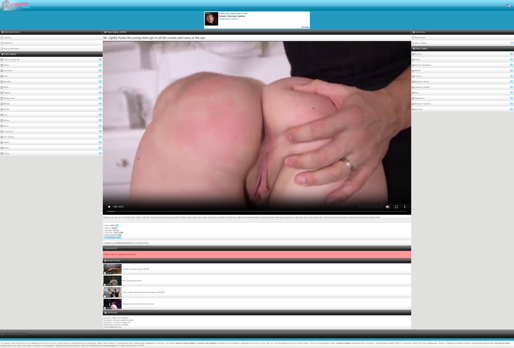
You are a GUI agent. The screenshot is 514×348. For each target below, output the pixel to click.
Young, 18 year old (52, 59)
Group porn (52, 131)
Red (463, 93)
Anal (52, 115)
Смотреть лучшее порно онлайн (118, 320)
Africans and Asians (463, 65)
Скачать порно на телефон (115, 318)
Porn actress (52, 137)
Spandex (52, 82)
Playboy (52, 93)
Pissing (52, 153)
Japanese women (463, 87)
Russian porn (52, 98)
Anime (463, 59)
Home (52, 126)
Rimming (463, 109)
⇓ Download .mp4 (112, 237)
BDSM (52, 148)
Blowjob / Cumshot (463, 104)
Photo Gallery (421, 48)
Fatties (52, 142)
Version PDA (21, 334)
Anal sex (463, 54)
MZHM (52, 109)
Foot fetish (52, 71)
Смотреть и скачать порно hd (116, 322)
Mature (52, 120)
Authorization (420, 37)
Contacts (7, 37)
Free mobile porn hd (112, 327)
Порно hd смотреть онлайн (115, 325)
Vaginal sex (463, 98)
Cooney (463, 76)
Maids (52, 87)
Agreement (8, 43)
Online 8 (9, 334)
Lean (52, 76)
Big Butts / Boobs (463, 82)
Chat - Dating (463, 43)
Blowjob (52, 104)
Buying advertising (11, 48)
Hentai (52, 65)
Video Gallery (10, 54)
